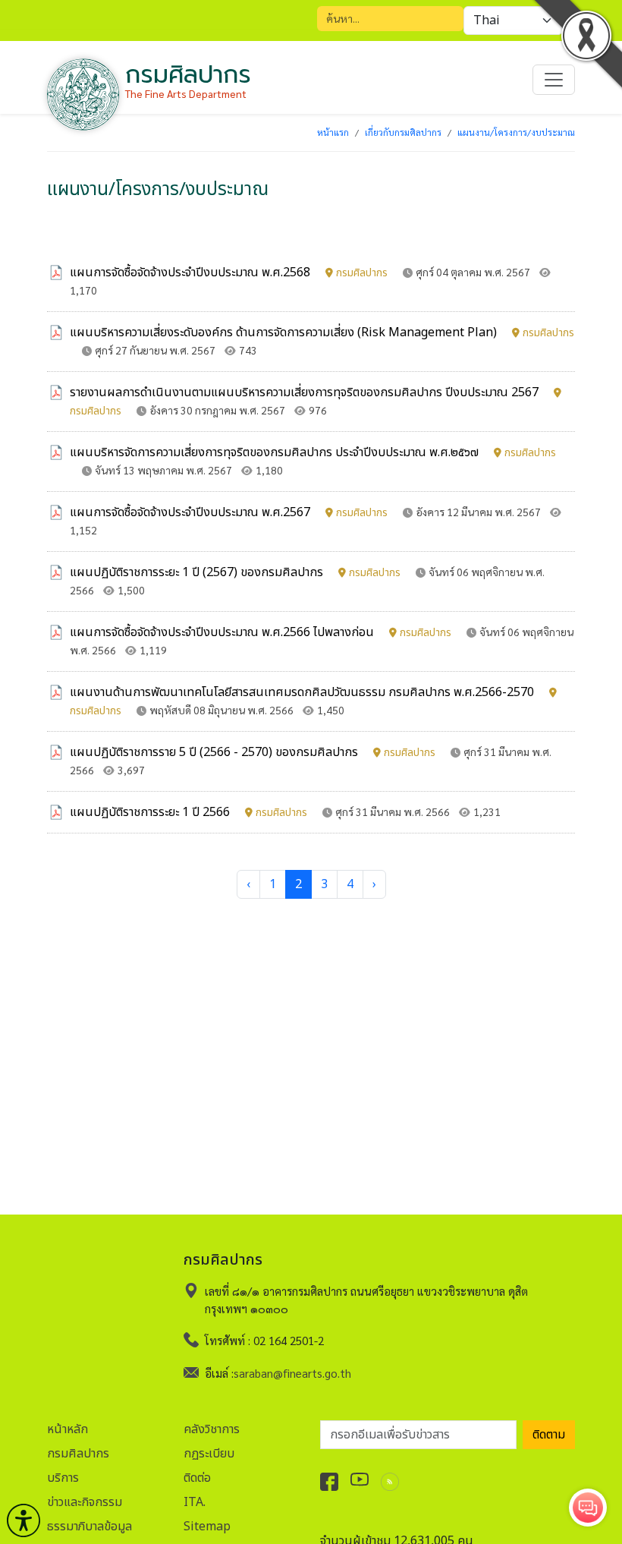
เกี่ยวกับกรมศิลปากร (403, 132)
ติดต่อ (197, 1478)
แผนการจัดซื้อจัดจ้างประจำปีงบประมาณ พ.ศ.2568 (229, 272)
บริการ (63, 1478)
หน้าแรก (333, 132)
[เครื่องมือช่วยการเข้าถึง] (23, 1520)
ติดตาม (548, 1435)
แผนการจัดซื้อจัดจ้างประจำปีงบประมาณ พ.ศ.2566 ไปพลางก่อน (260, 632)
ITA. (195, 1502)
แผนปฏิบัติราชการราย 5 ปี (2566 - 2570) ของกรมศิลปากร (252, 752)
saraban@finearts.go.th (292, 1373)
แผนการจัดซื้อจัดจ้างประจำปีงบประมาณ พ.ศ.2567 (229, 512)
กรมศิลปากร (78, 1454)
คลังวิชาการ (212, 1429)
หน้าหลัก (67, 1429)
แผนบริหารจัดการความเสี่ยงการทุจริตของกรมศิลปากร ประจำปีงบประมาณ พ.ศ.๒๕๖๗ (313, 452)
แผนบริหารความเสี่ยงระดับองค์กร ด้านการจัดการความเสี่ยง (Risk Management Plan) (322, 332)
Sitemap (207, 1526)
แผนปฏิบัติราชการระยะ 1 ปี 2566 (188, 812)
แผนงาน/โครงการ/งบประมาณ (516, 132)
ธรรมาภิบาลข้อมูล (89, 1526)
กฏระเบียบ (209, 1454)
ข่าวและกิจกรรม (84, 1502)
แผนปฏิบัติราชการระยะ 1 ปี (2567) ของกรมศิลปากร (235, 572)
